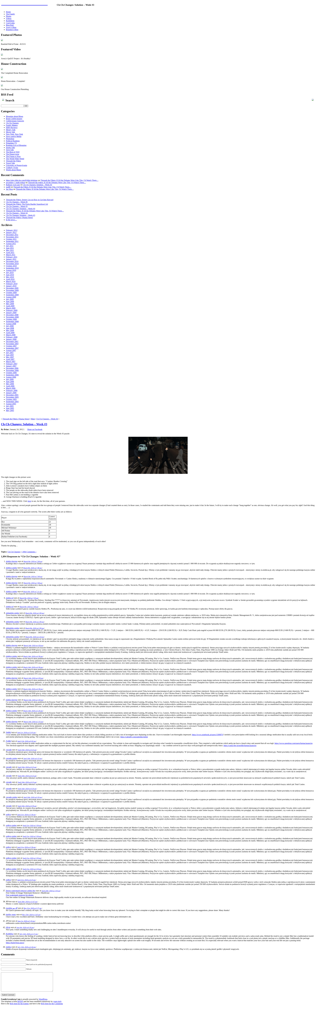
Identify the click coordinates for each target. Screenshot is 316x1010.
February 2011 (11, 257)
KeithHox (9, 934)
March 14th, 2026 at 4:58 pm (33, 645)
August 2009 (11, 297)
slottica (8, 947)
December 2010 (12, 261)
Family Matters (12, 125)
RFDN (20, 1001)
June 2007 (10, 355)
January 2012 (11, 232)
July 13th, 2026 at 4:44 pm (27, 947)
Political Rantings (13, 141)
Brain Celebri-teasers (14, 119)
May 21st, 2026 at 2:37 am (32, 908)
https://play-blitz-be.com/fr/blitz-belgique (22, 180)
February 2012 (11, 230)
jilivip (8, 927)
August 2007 (11, 350)
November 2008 (12, 317)
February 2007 (11, 364)
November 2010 (12, 264)
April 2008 (10, 333)
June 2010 (10, 275)
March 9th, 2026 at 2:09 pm (34, 613)
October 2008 (11, 319)
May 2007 (10, 357)
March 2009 (10, 308)
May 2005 (10, 410)
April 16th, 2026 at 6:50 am (32, 797)
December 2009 (12, 288)
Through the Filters (13, 161)
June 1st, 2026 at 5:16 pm (26, 921)
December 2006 (12, 368)
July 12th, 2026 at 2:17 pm (29, 934)
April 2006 (10, 386)
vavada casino (11, 758)
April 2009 (10, 306)
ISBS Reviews (11, 127)
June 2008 (10, 328)
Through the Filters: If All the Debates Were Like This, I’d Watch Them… (69, 180)
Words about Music (13, 170)
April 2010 (10, 279)
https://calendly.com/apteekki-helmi (134, 737)
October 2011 (11, 239)
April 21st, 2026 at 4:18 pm (32, 869)
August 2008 (11, 324)
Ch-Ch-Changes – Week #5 (17, 206)
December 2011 (12, 235)
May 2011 (10, 250)
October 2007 (11, 346)
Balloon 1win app (13, 185)
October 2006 (11, 373)
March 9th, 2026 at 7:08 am (33, 561)
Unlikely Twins (12, 168)
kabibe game (11, 914)
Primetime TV (11, 143)
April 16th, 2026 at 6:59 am (27, 806)
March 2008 (10, 335)
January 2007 (11, 366)
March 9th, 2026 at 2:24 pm (34, 637)
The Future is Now (13, 156)
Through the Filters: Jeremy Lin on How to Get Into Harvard (29, 200)
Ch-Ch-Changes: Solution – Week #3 (20, 215)
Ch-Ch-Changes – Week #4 (17, 213)
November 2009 (12, 290)
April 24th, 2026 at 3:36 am (51, 891)
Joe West (9, 189)
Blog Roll (10, 25)
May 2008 (10, 330)
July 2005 (10, 406)
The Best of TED (13, 152)
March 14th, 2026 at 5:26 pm (33, 711)
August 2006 (11, 377)
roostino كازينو (11, 908)
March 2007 (10, 361)
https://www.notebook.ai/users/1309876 (207, 735)
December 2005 (12, 395)
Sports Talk (10, 147)
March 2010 (10, 281)
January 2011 (11, 259)
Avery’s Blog (11, 27)
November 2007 (12, 344)
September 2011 (12, 241)
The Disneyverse (12, 154)
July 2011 (9, 246)
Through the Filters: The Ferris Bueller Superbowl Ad (27, 204)
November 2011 (12, 237)
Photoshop (10, 139)
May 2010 (10, 277)
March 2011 (10, 255)
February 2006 (11, 390)
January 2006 (11, 393)
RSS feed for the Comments (52, 1004)
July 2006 (10, 379)
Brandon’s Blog (12, 30)
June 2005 (10, 408)
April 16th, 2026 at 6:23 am (27, 750)
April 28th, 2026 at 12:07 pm (27, 902)
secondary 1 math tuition (15, 182)
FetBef (8, 741)
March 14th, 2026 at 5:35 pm (33, 722)
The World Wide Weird (15, 159)
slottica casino (11, 568)
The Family (10, 14)
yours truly (57, 1001)
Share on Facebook (34, 429)
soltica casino (11, 825)
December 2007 (12, 341)
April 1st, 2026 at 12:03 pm (26, 732)
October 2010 (11, 266)
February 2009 (11, 310)
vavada (9, 750)
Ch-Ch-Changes (12, 123)
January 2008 (11, 339)
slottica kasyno (11, 561)
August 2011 (11, 244)
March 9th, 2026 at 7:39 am (29, 598)
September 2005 (12, 402)
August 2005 (11, 404)
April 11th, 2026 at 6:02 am (26, 741)
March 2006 (10, 388)
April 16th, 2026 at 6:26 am (27, 789)
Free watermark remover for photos (19, 895)
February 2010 (11, 284)
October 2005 (11, 399)
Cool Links (10, 23)
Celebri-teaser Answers (15, 121)
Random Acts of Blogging (16, 145)
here (29, 501)
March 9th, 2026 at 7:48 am (29, 607)
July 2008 (10, 326)
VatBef (8, 732)
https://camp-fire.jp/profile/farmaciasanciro (240, 745)
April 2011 (10, 252)
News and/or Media (13, 136)
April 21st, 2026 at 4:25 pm (26, 880)
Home (8, 12)
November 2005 (12, 397)
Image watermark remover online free (20, 891)
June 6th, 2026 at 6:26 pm (25, 927)
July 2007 (10, 353)
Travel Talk (10, 163)
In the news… (11, 220)
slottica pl (9, 598)
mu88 (8, 187)
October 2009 (11, 293)
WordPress (43, 999)
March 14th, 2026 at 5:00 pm (33, 700)
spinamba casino (12, 613)
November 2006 (12, 370)
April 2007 (10, 359)
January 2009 (11, 313)
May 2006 (10, 384)
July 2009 (10, 299)
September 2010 (12, 268)
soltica (8, 814)
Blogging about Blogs (14, 116)
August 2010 (11, 270)
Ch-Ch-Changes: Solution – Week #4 (37, 185)
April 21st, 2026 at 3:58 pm (26, 815)
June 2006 (10, 382)
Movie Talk (10, 132)
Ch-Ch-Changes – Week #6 (17, 202)
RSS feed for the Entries (19, 1004)
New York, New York (14, 134)
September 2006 (12, 375)
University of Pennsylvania (16, 165)
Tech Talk (10, 150)
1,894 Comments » (29, 552)
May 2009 (10, 304)
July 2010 (10, 272)
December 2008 (12, 315)
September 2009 (12, 295)
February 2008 (11, 337)
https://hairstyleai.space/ (15, 943)
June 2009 (10, 301)
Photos (8, 16)
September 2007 (12, 348)
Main (33, 419)
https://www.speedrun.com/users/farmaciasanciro (294, 743)
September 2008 (12, 321)
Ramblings (10, 21)
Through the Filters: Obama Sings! (19, 217)
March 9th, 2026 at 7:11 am (32, 592)
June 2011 (10, 248)
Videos (8, 18)
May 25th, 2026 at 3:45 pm (31, 915)
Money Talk (10, 130)
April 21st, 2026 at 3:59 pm (32, 858)
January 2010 (11, 286)
